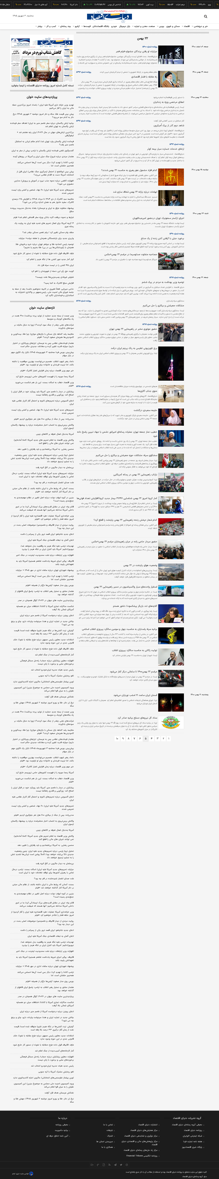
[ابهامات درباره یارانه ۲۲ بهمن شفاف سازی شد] (170, 198)
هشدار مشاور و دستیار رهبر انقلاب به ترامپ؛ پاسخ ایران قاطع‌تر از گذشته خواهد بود (44, 593)
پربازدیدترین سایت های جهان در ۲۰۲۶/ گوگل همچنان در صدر (46, 600)
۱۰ (117, 739)
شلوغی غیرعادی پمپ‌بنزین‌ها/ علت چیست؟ (54, 277)
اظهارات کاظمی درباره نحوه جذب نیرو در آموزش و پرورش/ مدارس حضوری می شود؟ (44, 182)
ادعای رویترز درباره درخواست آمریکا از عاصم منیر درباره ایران (47, 615)
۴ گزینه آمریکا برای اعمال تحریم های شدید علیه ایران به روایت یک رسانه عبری (44, 225)
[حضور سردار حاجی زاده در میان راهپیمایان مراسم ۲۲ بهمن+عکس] (170, 549)
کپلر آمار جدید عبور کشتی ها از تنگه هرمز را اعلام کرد (50, 259)
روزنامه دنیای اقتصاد (193, 1130)
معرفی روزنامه (61, 1124)
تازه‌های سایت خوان (42, 308)
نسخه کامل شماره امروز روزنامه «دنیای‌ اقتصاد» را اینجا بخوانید (42, 86)
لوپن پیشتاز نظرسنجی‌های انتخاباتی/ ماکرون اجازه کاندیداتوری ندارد (43, 681)
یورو (197, 4)
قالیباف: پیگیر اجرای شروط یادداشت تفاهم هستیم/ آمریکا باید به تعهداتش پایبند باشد (45, 563)
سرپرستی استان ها (104, 1141)
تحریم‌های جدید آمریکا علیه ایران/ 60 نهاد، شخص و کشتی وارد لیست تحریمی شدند (42, 807)
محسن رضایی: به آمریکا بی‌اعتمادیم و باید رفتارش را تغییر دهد (45, 449)
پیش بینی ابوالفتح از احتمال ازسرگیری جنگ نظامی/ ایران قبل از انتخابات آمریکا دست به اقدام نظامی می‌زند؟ (45, 173)
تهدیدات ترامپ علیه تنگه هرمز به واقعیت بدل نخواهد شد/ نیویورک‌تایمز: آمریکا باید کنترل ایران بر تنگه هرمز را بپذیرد (47, 548)
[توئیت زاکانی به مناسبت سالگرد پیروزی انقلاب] (170, 657)
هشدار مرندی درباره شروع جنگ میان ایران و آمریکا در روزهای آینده (43, 156)
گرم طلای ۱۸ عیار (29, 4)
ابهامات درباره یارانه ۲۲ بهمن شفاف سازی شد (135, 192)
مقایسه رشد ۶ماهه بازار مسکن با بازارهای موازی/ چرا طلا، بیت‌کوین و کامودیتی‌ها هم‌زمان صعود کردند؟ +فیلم (42, 336)
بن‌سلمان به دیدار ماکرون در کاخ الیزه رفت (55, 467)
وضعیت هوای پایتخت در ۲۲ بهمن (140, 565)
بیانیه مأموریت (61, 1130)
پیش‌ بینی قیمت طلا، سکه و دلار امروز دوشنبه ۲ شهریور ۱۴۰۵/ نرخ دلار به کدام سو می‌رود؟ (43, 116)
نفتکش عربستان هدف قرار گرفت (59, 696)
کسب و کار (51, 26)
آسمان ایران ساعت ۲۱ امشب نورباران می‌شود (135, 695)
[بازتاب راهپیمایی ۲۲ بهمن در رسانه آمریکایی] (170, 482)
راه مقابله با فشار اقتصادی (144, 77)
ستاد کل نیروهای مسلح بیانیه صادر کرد (137, 718)
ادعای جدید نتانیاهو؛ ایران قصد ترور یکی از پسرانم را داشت (47, 534)
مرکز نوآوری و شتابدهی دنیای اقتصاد (140, 1136)
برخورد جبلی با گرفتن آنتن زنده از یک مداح (162, 238)
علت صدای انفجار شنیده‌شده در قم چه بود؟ (54, 482)
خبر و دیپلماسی (200, 26)
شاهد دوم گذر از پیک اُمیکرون (169, 125)
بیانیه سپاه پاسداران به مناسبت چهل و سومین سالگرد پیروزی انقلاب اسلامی (119, 629)
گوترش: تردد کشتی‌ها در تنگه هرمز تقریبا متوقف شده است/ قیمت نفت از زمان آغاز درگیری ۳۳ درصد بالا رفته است (44, 632)
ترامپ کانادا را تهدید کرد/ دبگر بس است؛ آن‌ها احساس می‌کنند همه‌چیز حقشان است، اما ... (45, 164)
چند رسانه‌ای (65, 26)
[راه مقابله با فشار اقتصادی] (170, 79)
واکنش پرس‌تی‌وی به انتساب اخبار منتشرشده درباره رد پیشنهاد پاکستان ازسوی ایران (42, 426)
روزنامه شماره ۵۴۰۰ (150, 46)
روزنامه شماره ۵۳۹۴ (83, 72)
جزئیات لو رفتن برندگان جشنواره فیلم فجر (136, 51)
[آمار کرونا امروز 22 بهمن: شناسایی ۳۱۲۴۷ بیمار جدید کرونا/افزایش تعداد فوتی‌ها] (170, 505)
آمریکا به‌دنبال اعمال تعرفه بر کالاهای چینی (55, 434)
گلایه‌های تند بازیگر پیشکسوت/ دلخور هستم (135, 606)
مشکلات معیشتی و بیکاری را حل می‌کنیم (163, 306)
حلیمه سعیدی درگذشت (145, 410)
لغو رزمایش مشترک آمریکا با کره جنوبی (56, 675)
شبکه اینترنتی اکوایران (192, 1136)
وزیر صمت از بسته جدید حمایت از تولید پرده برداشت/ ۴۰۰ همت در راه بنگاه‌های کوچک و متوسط (43, 317)
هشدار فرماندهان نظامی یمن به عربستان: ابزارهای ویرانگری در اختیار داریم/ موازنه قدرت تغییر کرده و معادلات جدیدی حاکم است (43, 345)
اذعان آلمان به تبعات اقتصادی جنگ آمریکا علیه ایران (51, 540)
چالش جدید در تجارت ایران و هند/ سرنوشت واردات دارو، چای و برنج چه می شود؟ (42, 623)
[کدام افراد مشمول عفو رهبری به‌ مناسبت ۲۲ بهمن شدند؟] (170, 177)
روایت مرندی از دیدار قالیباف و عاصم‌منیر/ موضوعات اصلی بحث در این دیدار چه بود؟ (44, 527)
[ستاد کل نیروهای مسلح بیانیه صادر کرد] (170, 722)
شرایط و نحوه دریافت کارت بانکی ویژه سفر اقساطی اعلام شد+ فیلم (43, 217)
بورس (161, 26)
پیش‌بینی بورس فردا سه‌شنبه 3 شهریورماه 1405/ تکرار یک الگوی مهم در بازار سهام (42, 750)
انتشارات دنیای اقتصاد (147, 1124)
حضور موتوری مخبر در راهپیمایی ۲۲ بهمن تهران (133, 329)
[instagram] (126, 1164)
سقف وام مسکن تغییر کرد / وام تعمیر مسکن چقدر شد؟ (48, 232)
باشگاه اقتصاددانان (101, 26)
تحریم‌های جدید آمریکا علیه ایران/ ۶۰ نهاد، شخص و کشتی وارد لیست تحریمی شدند (42, 191)
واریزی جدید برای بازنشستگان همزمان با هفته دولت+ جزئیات (46, 238)
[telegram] (115, 1164)
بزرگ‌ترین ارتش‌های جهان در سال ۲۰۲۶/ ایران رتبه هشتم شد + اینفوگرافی (45, 134)
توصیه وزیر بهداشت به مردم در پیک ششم (163, 282)
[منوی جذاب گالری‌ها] (170, 393)
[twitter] (121, 1164)
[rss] (109, 1164)
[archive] (92, 1164)
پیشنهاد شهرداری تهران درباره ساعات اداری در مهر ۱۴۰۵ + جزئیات (45, 570)
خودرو (114, 26)
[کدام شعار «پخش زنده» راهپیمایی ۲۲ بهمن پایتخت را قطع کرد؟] (170, 527)
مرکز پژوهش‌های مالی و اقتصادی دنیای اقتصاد (139, 1143)
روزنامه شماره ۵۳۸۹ (176, 277)
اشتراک (110, 1136)
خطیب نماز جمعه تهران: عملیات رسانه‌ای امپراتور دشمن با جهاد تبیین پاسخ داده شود (117, 434)
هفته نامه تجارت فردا (192, 1141)
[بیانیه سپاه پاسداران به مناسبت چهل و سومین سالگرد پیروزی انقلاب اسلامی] (170, 635)
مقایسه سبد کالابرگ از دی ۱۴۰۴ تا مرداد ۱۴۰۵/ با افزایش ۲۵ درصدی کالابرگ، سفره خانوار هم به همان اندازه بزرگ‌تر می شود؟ (43, 201)
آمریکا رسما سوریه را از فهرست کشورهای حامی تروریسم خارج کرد (45, 376)
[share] (103, 1164)
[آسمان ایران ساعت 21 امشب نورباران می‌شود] (170, 702)
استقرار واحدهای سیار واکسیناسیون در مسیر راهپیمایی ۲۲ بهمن (125, 587)
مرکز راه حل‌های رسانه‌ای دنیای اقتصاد (140, 1150)
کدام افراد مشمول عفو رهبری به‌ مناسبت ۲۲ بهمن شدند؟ (129, 170)
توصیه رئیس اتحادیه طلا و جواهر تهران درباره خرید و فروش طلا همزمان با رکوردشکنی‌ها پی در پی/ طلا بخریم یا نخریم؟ (45, 246)
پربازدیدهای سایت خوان (42, 97)
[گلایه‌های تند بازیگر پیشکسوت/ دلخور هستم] (170, 613)
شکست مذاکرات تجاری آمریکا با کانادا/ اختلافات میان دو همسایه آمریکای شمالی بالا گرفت (45, 608)
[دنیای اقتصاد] (109, 16)
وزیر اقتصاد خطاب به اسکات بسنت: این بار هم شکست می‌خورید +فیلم (44, 384)
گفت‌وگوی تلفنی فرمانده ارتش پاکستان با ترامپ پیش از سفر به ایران (43, 150)
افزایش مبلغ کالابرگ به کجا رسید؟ (59, 283)
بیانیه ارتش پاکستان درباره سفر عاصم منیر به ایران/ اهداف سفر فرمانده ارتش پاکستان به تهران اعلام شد (42, 125)
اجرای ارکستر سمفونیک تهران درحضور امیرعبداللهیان (158, 218)
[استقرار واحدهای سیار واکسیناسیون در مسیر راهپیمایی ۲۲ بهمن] (170, 591)
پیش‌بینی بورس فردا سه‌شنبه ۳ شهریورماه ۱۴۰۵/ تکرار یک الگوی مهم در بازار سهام (42, 354)
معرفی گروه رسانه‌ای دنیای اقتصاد (187, 1124)
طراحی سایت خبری (22, 1174)
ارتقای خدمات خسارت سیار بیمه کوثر (165, 149)
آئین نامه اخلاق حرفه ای (57, 1136)
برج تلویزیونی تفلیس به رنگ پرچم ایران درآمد (134, 348)
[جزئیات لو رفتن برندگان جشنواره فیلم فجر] (170, 54)
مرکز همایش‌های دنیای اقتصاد (143, 1130)
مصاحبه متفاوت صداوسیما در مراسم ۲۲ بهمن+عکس (130, 254)
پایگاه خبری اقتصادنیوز (192, 1147)
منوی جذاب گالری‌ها (147, 391)
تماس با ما (108, 1124)
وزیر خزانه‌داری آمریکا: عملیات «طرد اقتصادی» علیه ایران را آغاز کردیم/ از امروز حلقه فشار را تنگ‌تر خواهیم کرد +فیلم (42, 517)
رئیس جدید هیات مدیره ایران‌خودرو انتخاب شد (52, 670)
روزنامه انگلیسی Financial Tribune (141, 1156)
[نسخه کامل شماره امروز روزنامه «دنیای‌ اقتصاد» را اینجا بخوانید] (42, 58)
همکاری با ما (107, 1147)
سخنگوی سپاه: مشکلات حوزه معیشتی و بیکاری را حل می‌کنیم (126, 455)
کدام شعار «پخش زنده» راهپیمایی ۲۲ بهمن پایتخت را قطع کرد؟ (125, 520)
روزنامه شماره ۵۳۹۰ (177, 213)
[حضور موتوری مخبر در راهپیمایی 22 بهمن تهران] (170, 332)
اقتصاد (186, 26)
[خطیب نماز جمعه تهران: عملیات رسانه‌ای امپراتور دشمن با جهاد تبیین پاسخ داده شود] (170, 438)
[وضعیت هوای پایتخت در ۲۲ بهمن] (170, 572)
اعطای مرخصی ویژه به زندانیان (168, 102)
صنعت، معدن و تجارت (144, 26)
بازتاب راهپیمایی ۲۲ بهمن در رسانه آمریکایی (135, 475)
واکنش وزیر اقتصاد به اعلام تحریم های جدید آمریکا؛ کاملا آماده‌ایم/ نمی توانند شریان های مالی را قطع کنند (44, 442)
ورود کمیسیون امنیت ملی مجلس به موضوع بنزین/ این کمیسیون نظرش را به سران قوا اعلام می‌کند (44, 689)
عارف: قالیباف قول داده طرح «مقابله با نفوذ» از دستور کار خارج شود (43, 253)
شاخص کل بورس (102, 4)
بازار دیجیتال (124, 26)
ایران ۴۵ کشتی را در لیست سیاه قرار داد (56, 265)
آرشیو (77, 26)
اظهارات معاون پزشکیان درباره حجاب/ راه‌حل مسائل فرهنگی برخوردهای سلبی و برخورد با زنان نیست (47, 662)
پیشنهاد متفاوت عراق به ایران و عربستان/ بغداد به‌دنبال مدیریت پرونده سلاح (42, 210)
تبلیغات (109, 1130)
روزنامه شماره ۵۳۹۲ (83, 97)
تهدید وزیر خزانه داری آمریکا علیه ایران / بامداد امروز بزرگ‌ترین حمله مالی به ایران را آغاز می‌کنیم (43, 106)
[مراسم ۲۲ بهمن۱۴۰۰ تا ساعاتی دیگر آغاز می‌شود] (170, 678)
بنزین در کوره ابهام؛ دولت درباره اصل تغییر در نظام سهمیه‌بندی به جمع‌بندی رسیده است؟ (44, 499)
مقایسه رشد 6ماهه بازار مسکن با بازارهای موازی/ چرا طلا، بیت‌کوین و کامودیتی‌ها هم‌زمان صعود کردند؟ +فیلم (42, 732)
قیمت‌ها (87, 26)
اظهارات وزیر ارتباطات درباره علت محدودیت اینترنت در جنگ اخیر (45, 555)
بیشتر (39, 26)
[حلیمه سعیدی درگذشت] (170, 417)
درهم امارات (168, 4)
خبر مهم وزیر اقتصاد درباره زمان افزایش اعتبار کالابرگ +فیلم (47, 370)
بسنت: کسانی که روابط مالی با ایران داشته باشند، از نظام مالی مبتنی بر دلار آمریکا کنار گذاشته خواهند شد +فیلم (43, 490)
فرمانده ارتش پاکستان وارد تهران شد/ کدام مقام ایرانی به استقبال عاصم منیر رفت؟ (44, 143)
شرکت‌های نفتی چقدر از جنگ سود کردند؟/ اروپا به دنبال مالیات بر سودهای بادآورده (44, 326)
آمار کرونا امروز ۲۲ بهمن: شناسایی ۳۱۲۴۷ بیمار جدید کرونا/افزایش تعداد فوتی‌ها (117, 498)
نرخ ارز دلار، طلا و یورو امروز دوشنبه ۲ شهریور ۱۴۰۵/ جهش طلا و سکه (44, 704)
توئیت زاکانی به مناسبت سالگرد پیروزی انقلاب (134, 650)
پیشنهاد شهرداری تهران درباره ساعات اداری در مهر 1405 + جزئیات (45, 966)
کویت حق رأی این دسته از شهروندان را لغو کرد (52, 271)
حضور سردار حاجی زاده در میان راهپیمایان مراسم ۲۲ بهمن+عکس (124, 542)
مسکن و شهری (173, 26)
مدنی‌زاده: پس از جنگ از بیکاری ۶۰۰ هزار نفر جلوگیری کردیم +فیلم (44, 419)
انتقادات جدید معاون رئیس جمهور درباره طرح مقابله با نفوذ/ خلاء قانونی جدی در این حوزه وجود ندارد (43, 641)
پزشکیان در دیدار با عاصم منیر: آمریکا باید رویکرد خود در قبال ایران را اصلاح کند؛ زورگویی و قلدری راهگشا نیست (42, 393)
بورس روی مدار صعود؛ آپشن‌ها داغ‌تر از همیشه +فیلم (50, 585)
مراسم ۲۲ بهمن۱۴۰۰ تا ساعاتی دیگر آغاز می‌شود (133, 672)
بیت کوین (137, 4)
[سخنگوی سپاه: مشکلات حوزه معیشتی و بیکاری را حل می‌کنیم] (170, 460)
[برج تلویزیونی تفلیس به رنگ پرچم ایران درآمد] (170, 363)
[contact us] (98, 1164)
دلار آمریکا (62, 4)
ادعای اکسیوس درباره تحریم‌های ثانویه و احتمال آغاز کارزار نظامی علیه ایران (43, 402)
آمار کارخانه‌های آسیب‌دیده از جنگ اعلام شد (54, 654)
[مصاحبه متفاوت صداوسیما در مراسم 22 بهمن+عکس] (170, 261)
